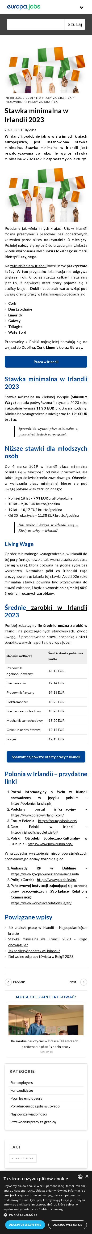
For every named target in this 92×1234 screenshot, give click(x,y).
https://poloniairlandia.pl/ (31, 803)
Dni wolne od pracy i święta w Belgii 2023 (40, 956)
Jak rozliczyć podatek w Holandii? (34, 951)
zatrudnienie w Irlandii (28, 266)
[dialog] (46, 1202)
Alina (32, 130)
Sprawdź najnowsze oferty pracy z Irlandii (46, 757)
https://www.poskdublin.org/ (50, 844)
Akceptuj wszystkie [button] (25, 1225)
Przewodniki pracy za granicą (31, 101)
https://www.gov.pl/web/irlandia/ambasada (45, 874)
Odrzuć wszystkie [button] (67, 1225)
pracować (47, 234)
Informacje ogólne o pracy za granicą (38, 97)
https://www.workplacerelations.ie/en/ (41, 903)
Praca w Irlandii (46, 362)
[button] (46, 1215)
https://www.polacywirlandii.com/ (37, 815)
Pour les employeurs (26, 1098)
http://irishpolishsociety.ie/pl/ (34, 832)
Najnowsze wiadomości (28, 1114)
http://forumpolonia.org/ (57, 821)
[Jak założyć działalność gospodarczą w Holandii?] (15, 982)
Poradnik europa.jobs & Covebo (35, 1106)
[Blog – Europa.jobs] (23, 7)
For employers (21, 1082)
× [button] (86, 1176)
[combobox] (80, 1176)
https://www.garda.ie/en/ (56, 879)
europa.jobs (59, 642)
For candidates (21, 1090)
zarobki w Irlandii (56, 607)
